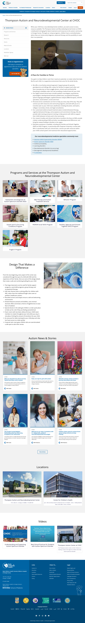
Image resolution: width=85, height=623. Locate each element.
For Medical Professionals (25, 7)
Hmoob (65, 609)
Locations (48, 7)
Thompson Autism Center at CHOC (70, 545)
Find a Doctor (63, 7)
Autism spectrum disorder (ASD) (43, 142)
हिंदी (68, 609)
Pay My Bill (51, 572)
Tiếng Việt (23, 609)
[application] (56, 54)
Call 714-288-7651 (15, 73)
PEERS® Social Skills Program (42, 225)
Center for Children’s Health (62, 500)
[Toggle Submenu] (26, 28)
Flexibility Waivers (71, 584)
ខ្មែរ (61, 609)
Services (5, 7)
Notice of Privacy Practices (73, 572)
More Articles (43, 452)
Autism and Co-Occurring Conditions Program (15, 225)
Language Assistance (71, 576)
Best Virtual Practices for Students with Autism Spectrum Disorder (42, 545)
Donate (80, 7)
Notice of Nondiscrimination (73, 574)
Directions (34, 570)
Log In (75, 7)
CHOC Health (8, 388)
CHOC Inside (8, 442)
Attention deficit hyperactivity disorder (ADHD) (48, 139)
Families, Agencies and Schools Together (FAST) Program (69, 225)
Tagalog (28, 609)
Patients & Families (13, 7)
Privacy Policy (70, 580)
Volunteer (51, 578)
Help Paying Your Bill (71, 582)
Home (4, 15)
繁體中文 (17, 609)
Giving (33, 578)
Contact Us (34, 568)
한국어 (32, 609)
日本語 (50, 609)
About (53, 7)
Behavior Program (70, 200)
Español (12, 609)
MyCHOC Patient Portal (54, 576)
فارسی (42, 609)
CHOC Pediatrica (35, 442)
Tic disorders (38, 152)
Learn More (62, 11)
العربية (55, 609)
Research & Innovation (38, 7)
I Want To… (60, 2)
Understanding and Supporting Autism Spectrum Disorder (15, 545)
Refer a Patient (52, 570)
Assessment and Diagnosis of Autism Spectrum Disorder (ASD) (15, 200)
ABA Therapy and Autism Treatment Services (42, 200)
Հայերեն (37, 609)
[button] (57, 55)
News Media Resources (37, 574)
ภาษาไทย (72, 609)
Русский (46, 609)
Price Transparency (71, 578)
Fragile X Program (15, 250)
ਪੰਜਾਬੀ (58, 609)
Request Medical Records (55, 574)
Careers (70, 7)
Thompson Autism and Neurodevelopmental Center (22, 500)
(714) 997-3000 (6, 581)
